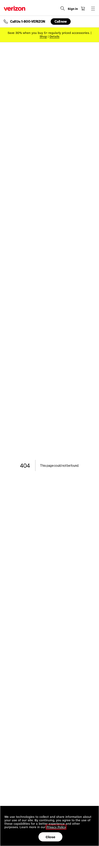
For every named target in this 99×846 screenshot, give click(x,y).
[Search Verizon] (63, 8)
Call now (61, 21)
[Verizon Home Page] (14, 8)
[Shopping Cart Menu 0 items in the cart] (83, 8)
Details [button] (54, 36)
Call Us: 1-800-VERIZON (27, 21)
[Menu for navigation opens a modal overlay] (93, 8)
